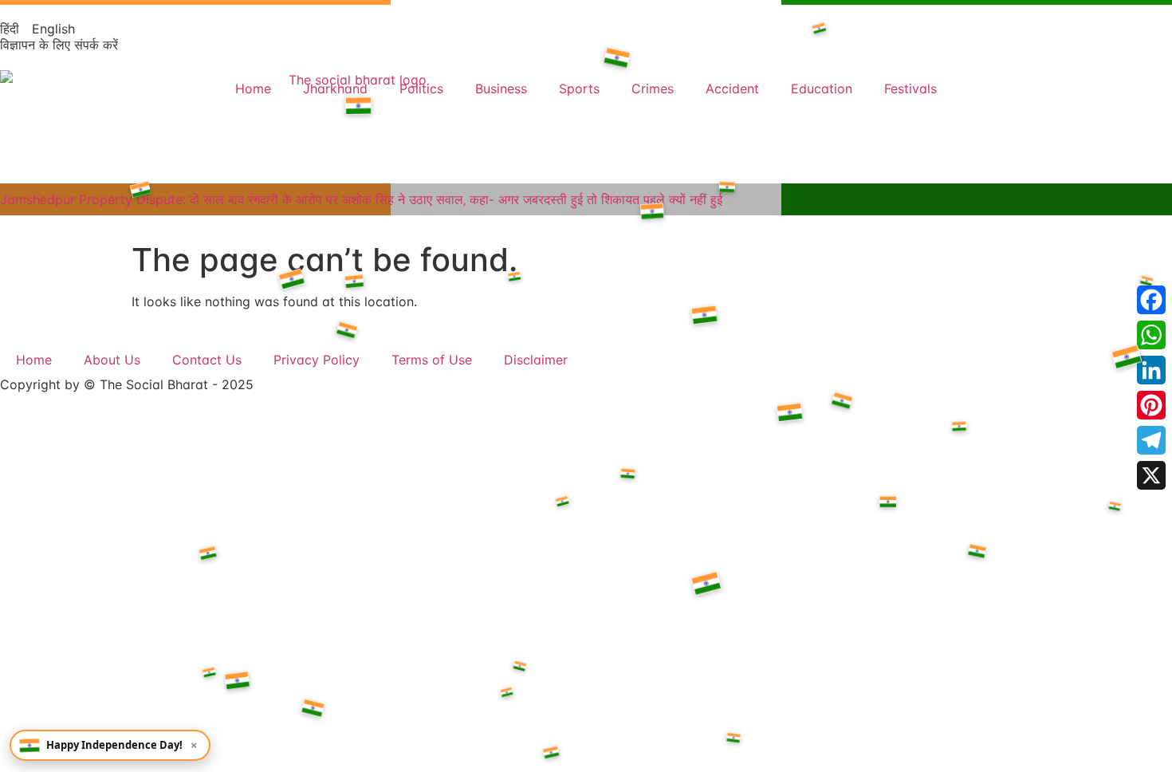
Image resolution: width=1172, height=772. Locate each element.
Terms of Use (431, 360)
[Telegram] (1151, 440)
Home (253, 88)
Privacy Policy (316, 360)
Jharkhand (335, 88)
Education (821, 88)
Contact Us (207, 360)
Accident (732, 88)
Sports (579, 88)
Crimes (652, 88)
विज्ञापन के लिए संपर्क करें (59, 45)
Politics (421, 88)
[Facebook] (1151, 299)
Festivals (910, 88)
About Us (112, 360)
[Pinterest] (1151, 405)
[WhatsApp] (1151, 335)
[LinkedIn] (1151, 370)
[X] (1151, 475)
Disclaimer (536, 360)
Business (501, 88)
